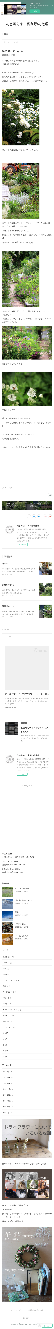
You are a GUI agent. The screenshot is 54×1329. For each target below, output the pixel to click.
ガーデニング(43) (7, 488)
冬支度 (5, 563)
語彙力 (17, 912)
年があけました (20, 924)
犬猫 (6, 986)
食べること (8, 1015)
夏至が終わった (8, 606)
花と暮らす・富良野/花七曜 (27, 24)
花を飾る (7, 974)
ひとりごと (9, 1027)
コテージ (7, 962)
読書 (6, 968)
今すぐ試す (34, 11)
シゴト (7, 1003)
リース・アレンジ (11, 980)
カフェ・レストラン (12, 1009)
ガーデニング (9, 992)
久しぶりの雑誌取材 (22, 888)
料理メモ (8, 998)
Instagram (27, 785)
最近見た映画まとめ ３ (24, 900)
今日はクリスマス (21, 936)
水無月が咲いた (8, 584)
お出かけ (8, 1021)
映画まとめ (8, 957)
